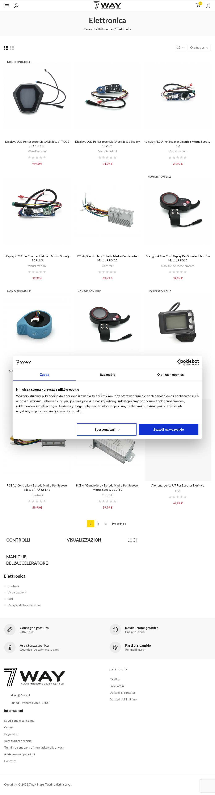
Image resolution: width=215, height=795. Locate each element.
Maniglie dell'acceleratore (177, 266)
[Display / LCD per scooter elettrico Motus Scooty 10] (178, 96)
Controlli (107, 266)
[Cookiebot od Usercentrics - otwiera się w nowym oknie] (180, 362)
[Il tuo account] (206, 5)
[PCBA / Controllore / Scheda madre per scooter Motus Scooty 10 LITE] (108, 440)
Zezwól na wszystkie (168, 429)
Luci (177, 491)
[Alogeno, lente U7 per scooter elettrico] (178, 440)
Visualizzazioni (37, 151)
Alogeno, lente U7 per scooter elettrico (177, 485)
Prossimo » (119, 523)
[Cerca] (16, 5)
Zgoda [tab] (44, 374)
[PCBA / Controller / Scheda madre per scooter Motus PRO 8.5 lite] (37, 440)
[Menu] (8, 5)
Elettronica (15, 576)
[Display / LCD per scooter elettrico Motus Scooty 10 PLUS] (37, 211)
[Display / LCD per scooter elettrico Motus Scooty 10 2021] (108, 96)
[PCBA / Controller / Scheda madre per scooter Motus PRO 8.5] (108, 211)
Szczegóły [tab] (107, 374)
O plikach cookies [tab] (170, 374)
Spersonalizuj (104, 429)
